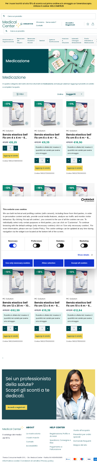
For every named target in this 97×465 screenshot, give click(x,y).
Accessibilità (31, 446)
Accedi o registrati (16, 407)
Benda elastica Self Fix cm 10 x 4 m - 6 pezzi (78, 304)
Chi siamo (40, 22)
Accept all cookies (79, 263)
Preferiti (88, 24)
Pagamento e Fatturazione (56, 448)
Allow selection (48, 263)
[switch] (36, 246)
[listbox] (74, 94)
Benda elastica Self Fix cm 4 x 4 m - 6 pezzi (15, 136)
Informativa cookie (11, 461)
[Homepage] (11, 23)
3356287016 (28, 24)
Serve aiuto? (51, 22)
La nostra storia (33, 433)
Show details (83, 255)
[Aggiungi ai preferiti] (27, 123)
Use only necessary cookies (18, 263)
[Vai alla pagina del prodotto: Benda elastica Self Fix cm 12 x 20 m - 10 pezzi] (17, 281)
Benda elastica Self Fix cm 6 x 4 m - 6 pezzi (46, 136)
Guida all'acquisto (81, 430)
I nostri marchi (32, 437)
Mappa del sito (80, 445)
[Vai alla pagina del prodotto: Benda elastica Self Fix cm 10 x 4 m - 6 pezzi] (80, 281)
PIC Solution (8, 130)
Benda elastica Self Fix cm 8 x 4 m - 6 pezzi (78, 136)
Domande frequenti (82, 441)
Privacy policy (47, 461)
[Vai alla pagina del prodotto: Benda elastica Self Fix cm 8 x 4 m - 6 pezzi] (80, 113)
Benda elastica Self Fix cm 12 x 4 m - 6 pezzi (46, 304)
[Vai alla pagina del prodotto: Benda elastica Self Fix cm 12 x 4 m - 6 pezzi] (48, 281)
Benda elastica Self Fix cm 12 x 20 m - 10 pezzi (15, 304)
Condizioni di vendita (30, 461)
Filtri (21, 94)
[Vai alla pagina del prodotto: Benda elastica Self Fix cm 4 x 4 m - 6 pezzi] (17, 113)
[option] (74, 94)
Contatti (39, 25)
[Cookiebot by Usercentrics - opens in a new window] (83, 200)
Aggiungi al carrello (11, 156)
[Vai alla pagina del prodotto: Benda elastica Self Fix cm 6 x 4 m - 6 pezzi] (48, 113)
